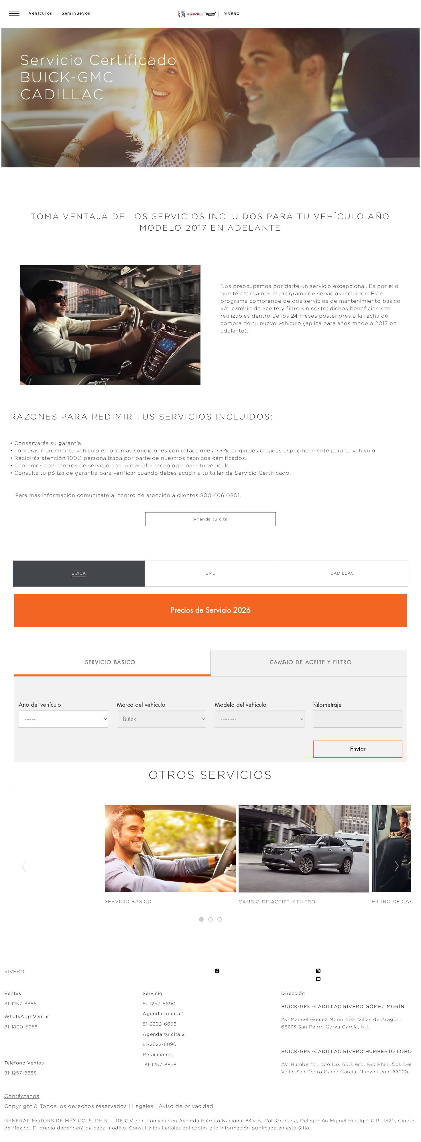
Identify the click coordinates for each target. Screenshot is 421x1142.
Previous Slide (24, 866)
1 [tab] (201, 919)
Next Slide (397, 866)
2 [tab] (210, 919)
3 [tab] (219, 919)
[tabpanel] (210, 866)
